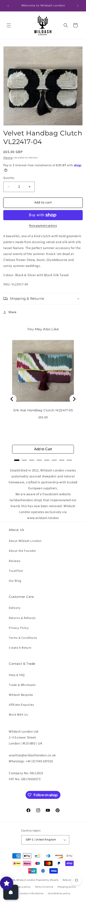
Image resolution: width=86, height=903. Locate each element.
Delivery (15, 608)
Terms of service (44, 886)
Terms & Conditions (23, 638)
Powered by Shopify (47, 880)
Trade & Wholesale (22, 685)
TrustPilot (16, 571)
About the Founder (22, 551)
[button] (9, 25)
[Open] (10, 892)
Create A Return (20, 648)
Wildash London (26, 880)
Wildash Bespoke (21, 695)
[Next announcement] (78, 6)
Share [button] (12, 312)
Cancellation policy (59, 893)
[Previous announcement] (8, 6)
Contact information (32, 893)
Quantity (8, 178)
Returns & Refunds (22, 618)
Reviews (14, 561)
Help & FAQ (17, 675)
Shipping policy (67, 886)
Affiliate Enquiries (21, 705)
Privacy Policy (19, 628)
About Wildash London (25, 541)
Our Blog (15, 581)
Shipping (8, 157)
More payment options (43, 225)
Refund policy (70, 880)
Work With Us (18, 715)
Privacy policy (22, 886)
